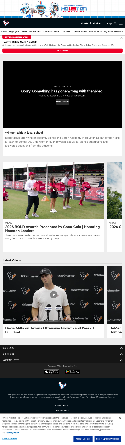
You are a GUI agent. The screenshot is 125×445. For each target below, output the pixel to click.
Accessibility (62, 410)
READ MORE (62, 50)
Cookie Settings (9, 438)
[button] (62, 102)
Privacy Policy (62, 405)
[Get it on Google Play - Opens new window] (72, 373)
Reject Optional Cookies (107, 439)
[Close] (121, 38)
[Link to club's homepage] (6, 21)
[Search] (115, 23)
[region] (62, 429)
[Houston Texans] (62, 385)
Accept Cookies (83, 439)
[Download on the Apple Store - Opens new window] (51, 372)
